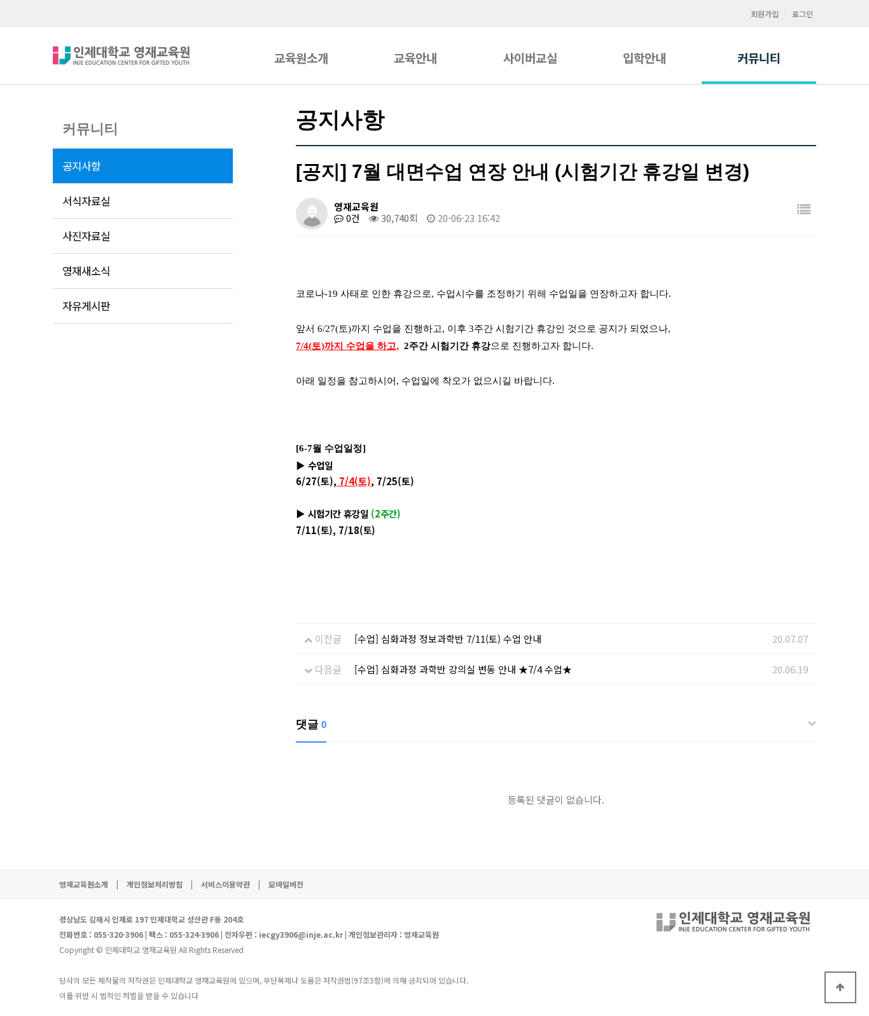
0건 (352, 217)
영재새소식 (86, 270)
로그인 (802, 13)
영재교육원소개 (83, 884)
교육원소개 (301, 57)
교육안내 (415, 57)
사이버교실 (530, 57)
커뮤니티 (759, 57)
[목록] (804, 209)
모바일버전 (285, 884)
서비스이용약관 (225, 884)
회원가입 (765, 13)
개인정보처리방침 (155, 884)
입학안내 (644, 57)
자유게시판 (86, 305)
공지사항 (81, 166)
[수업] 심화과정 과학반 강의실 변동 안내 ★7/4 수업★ (463, 669)
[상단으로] (840, 987)
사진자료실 (86, 236)
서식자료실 (86, 201)
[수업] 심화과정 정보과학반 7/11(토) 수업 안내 (447, 638)
